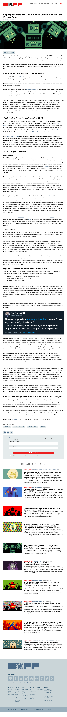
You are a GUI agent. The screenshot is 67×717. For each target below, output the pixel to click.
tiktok (47, 678)
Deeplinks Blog (28, 469)
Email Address (12, 446)
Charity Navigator (28, 682)
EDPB (29, 219)
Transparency (25, 695)
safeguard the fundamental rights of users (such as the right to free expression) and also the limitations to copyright (43, 630)
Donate (60, 3)
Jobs (16, 697)
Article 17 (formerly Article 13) (48, 566)
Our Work (41, 3)
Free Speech (25, 689)
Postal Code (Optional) (14, 441)
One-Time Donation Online (48, 693)
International (25, 696)
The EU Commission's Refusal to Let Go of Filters (41, 545)
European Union (32, 426)
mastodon (10, 678)
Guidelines (21, 217)
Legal (9, 691)
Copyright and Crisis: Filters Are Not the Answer (41, 642)
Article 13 (7, 426)
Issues (35, 3)
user (27, 89)
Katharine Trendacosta (39, 640)
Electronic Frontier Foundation (12, 5)
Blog (30, 689)
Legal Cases (32, 694)
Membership (11, 694)
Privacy (43, 426)
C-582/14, (46, 166)
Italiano (12, 52)
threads (52, 678)
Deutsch (6, 52)
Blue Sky (26, 678)
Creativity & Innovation (24, 693)
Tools (52, 3)
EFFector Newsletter (32, 698)
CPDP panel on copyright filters (39, 131)
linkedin (42, 678)
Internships (17, 695)
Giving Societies (47, 694)
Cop (16, 76)
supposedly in (42, 553)
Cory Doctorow (37, 487)
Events (31, 692)
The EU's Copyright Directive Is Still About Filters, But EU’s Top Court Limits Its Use (42, 473)
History (16, 694)
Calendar (17, 689)
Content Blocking (19, 426)
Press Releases (33, 691)
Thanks (49, 709)
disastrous (40, 532)
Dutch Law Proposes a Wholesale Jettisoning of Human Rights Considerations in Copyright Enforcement (43, 623)
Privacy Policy (38, 709)
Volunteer (17, 691)
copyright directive (47, 609)
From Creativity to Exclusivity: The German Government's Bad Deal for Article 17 (39, 563)
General (10, 689)
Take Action (47, 3)
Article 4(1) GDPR (40, 160)
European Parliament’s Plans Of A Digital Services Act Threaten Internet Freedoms (42, 509)
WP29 (52, 217)
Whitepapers (32, 695)
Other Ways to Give (48, 700)
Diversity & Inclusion (17, 701)
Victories (17, 692)
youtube (31, 678)
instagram (21, 678)
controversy (47, 547)
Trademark (24, 709)
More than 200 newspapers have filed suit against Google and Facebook (43, 492)
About (31, 3)
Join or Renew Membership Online (48, 690)
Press (9, 695)
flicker (37, 678)
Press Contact (40, 689)
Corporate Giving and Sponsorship (48, 697)
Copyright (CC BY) (13, 709)
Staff (16, 698)
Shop (56, 3)
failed (25, 571)
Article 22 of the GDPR (13, 136)
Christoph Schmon (9, 19)
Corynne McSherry (53, 469)
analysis (57, 129)
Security (10, 692)
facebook (16, 678)
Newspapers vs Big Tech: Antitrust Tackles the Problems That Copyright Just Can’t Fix (43, 490)
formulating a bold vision (50, 515)
